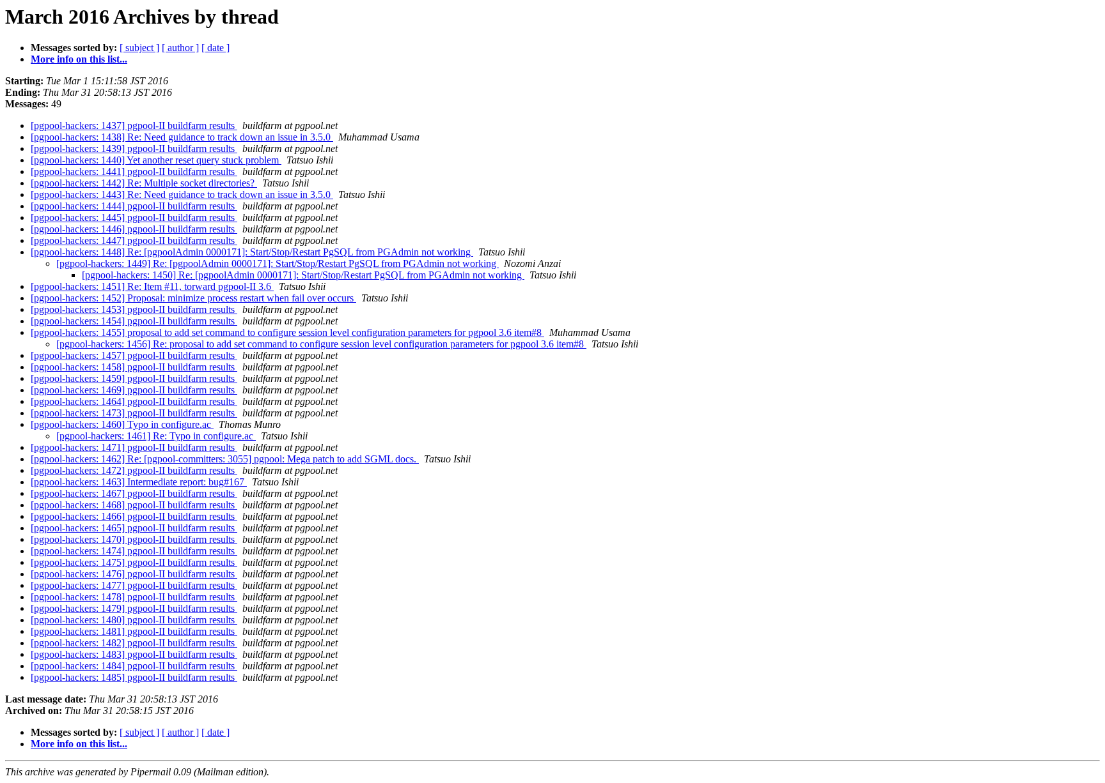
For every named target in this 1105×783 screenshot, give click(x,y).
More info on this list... (79, 59)
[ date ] (215, 47)
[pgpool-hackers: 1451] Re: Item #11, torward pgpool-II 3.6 (152, 286)
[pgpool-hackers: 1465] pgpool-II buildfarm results (134, 527)
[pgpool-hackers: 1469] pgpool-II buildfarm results (134, 389)
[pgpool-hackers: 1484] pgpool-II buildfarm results (134, 665)
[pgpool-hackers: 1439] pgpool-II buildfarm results (134, 148)
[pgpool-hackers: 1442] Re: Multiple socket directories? (144, 183)
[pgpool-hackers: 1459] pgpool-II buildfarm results (134, 378)
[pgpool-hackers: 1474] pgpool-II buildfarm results (134, 550)
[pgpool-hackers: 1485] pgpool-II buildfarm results (134, 677)
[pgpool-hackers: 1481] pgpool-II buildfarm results (134, 631)
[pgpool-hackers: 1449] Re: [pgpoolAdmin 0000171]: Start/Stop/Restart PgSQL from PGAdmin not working (277, 263)
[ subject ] (139, 47)
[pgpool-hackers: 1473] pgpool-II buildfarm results (134, 412)
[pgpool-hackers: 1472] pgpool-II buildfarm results (134, 470)
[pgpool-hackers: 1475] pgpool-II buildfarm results (134, 562)
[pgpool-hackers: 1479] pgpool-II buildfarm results (134, 608)
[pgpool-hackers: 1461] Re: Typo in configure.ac (156, 435)
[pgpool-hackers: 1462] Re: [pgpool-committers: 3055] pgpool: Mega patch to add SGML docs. (225, 458)
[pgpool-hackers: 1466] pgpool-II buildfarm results (134, 516)
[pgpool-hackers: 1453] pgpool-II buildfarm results (134, 309)
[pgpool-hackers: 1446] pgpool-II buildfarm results (134, 229)
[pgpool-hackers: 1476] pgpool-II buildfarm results (134, 573)
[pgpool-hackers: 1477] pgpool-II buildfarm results (134, 585)
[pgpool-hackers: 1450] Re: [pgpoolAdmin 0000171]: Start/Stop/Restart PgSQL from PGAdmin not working (303, 275)
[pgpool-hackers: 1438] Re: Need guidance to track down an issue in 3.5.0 (182, 137)
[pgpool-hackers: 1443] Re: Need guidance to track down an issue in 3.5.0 (182, 194)
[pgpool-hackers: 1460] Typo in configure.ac (122, 424)
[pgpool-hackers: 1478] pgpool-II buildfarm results (134, 596)
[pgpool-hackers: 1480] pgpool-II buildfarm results (134, 619)
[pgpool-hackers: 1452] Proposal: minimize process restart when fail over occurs (193, 298)
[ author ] (180, 47)
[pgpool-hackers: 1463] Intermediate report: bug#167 (139, 481)
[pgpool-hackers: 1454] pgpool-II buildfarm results (134, 320)
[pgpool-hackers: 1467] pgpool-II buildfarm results (134, 493)
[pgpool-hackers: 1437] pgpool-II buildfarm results (134, 125)
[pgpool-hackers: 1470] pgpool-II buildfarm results (134, 539)
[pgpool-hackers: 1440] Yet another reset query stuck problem (156, 160)
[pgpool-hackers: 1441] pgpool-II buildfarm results (134, 171)
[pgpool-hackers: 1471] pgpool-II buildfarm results (134, 447)
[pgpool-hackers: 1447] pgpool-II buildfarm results (134, 240)
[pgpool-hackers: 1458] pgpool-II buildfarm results (134, 366)
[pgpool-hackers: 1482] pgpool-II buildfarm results (134, 642)
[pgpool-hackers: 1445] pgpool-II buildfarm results (134, 217)
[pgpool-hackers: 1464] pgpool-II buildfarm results (134, 401)
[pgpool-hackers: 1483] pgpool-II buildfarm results (134, 654)
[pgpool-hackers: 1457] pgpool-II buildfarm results (134, 355)
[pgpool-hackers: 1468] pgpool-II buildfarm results (134, 504)
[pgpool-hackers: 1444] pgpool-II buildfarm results (134, 206)
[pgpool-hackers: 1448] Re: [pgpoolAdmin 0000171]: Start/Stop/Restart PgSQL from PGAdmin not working (252, 252)
